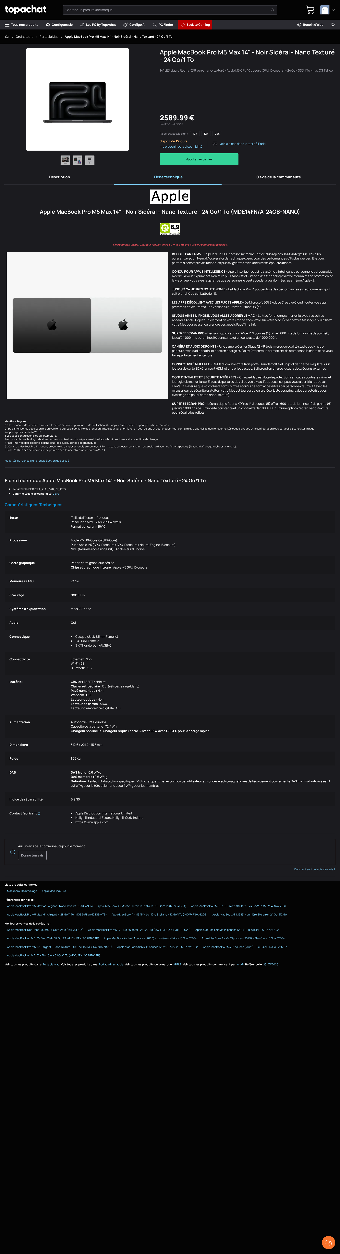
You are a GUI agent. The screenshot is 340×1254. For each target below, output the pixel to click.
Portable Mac (49, 36)
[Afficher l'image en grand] (77, 99)
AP (242, 964)
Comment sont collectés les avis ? (314, 869)
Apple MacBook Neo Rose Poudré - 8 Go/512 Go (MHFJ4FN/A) (45, 930)
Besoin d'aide (313, 24)
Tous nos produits (24, 24)
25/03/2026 (270, 964)
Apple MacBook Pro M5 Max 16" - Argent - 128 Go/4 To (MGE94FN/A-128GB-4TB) (57, 914)
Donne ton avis (32, 855)
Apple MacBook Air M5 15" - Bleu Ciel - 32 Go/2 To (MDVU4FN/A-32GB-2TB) (53, 955)
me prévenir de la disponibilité (181, 146)
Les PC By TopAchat (101, 24)
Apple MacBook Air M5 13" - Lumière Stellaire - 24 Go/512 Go (249, 914)
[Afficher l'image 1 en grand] (65, 160)
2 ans (56, 493)
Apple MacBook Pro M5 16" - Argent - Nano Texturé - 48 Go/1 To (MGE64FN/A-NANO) (60, 947)
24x (217, 133)
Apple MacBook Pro (54, 891)
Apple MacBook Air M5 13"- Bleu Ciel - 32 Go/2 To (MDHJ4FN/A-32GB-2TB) (53, 938)
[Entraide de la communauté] (328, 1242)
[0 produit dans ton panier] (310, 10)
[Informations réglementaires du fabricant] (39, 813)
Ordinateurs (24, 36)
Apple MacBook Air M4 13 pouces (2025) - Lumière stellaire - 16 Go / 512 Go (150, 938)
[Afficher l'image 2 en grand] (77, 160)
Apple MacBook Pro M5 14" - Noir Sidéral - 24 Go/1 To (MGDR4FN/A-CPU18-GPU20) (139, 930)
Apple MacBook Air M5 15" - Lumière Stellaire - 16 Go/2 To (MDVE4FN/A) (142, 906)
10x (195, 133)
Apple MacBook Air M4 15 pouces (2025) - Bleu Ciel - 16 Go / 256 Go (245, 947)
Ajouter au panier (199, 159)
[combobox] (327, 10)
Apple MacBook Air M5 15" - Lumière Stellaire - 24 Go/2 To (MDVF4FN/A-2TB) (238, 906)
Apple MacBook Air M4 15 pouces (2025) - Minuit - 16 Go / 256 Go (157, 947)
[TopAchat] (25, 10)
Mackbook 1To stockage (22, 891)
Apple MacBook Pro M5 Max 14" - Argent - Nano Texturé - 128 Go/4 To (50, 906)
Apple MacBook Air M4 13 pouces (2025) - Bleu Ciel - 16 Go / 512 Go (243, 938)
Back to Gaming (198, 24)
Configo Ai (137, 24)
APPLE (177, 964)
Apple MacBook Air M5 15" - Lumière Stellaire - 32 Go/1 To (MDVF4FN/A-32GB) (160, 914)
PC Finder (166, 24)
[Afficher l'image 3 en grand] (90, 160)
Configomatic (62, 24)
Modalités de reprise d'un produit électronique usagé (37, 460)
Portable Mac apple (111, 964)
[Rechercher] (272, 10)
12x (206, 133)
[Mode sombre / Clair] (333, 24)
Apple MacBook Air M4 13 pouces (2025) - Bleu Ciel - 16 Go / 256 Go (237, 930)
